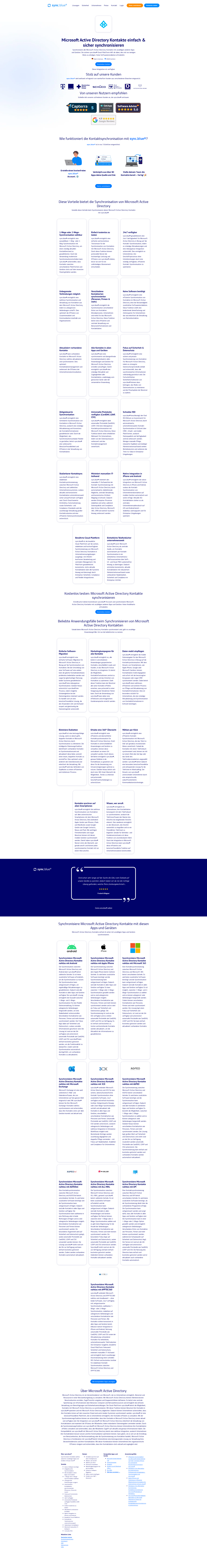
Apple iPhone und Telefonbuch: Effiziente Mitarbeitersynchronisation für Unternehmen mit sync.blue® (137, 1481)
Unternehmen (96, 5)
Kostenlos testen (151, 5)
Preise (106, 5)
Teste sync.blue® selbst (103, 908)
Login (122, 5)
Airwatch (109, 1464)
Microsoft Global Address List (114, 1459)
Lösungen (75, 5)
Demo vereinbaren (135, 5)
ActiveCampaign (111, 1462)
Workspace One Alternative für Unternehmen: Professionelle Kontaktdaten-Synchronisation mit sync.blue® (136, 1472)
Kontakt (114, 5)
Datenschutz (64, 1545)
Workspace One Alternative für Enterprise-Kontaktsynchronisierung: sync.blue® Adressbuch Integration (136, 1490)
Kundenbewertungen (67, 1539)
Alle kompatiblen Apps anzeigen (103, 1381)
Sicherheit (85, 5)
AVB (62, 1543)
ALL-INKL (109, 1470)
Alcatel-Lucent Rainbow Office (114, 1467)
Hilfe (62, 1547)
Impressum (64, 1541)
